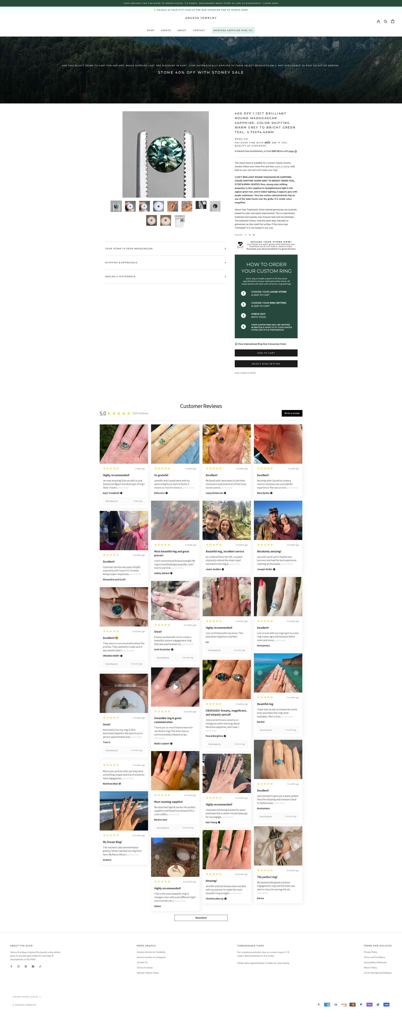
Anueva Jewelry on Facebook (151, 952)
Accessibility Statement (375, 962)
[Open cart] (392, 21)
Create (166, 30)
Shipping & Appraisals (121, 262)
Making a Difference (120, 276)
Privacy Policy (370, 952)
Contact (199, 30)
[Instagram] (18, 966)
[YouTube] (33, 966)
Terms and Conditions (374, 957)
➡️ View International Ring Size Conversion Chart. (260, 344)
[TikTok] (40, 966)
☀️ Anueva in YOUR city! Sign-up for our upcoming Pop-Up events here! (201, 10)
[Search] (385, 21)
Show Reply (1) (112, 501)
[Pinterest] (254, 235)
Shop (150, 30)
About (182, 30)
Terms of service (145, 967)
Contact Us (142, 962)
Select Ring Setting (266, 364)
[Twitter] (250, 235)
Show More (123, 488)
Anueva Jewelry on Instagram (151, 957)
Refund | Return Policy (148, 972)
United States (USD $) (25, 997)
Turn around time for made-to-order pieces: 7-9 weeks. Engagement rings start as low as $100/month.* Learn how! (201, 3)
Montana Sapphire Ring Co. (233, 30)
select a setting (282, 166)
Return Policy (370, 967)
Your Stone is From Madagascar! (129, 248)
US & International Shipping (377, 972)
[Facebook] (246, 235)
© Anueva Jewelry (25, 1005)
